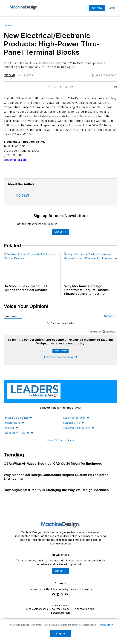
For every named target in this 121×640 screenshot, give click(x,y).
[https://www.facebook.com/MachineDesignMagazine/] (53, 594)
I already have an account (60, 357)
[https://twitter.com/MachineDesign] (62, 594)
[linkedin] (54, 86)
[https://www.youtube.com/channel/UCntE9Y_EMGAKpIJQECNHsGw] (66, 594)
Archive (8, 26)
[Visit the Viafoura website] (109, 331)
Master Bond (12, 422)
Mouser (9, 427)
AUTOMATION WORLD (37, 609)
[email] (71, 86)
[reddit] (66, 86)
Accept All (60, 633)
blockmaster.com (15, 159)
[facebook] (49, 86)
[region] (60, 324)
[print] (115, 86)
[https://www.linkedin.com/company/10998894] (57, 594)
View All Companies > (60, 440)
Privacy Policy (106, 625)
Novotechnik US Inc (17, 432)
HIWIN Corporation (16, 417)
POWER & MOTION (60, 613)
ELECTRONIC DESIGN (85, 609)
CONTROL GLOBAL (61, 609)
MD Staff (9, 75)
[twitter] (60, 86)
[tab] (13, 316)
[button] (6, 8)
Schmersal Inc (71, 422)
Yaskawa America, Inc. (76, 427)
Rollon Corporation (74, 417)
